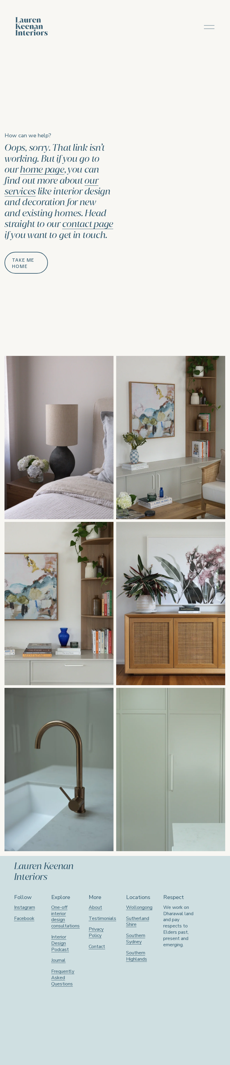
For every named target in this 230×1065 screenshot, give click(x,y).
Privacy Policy (96, 932)
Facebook (24, 918)
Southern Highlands (136, 956)
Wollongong (139, 907)
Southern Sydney (135, 939)
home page (42, 169)
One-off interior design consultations (65, 916)
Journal (58, 960)
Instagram (24, 907)
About (95, 907)
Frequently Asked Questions (62, 977)
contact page (87, 224)
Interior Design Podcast (60, 943)
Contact (97, 947)
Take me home (23, 263)
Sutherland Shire (137, 921)
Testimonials (102, 918)
